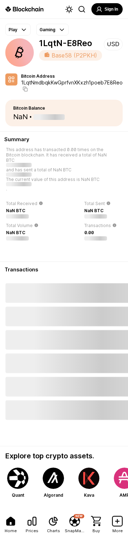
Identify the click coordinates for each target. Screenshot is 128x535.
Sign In (111, 9)
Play (13, 29)
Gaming (47, 29)
